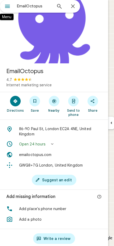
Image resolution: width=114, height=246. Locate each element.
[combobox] (34, 6)
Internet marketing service (29, 85)
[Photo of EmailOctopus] (54, 31)
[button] (54, 144)
